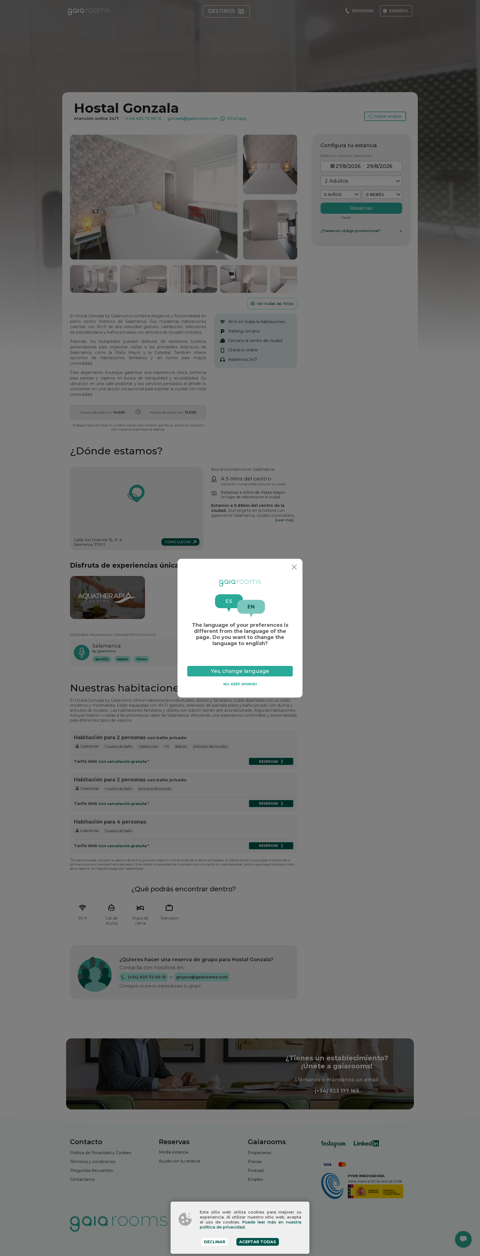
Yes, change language (240, 671)
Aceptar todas (257, 1241)
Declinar (214, 1241)
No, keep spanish (240, 684)
